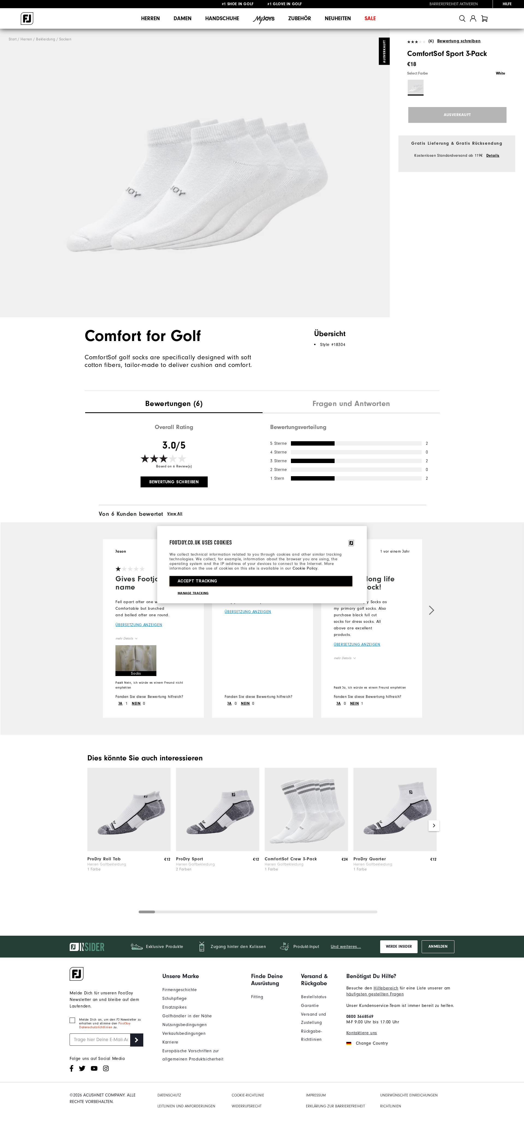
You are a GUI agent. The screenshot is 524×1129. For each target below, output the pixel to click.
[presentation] (174, 404)
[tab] (484, 18)
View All (175, 514)
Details (492, 155)
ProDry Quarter (369, 859)
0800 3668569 (360, 1016)
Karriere (170, 1042)
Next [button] (433, 825)
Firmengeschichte (179, 989)
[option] (195, 173)
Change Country (372, 1043)
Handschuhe (222, 18)
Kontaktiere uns (361, 1032)
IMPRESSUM (316, 1095)
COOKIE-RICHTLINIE (248, 1095)
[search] (462, 18)
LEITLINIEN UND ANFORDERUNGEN (186, 1106)
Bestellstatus (313, 996)
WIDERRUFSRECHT (246, 1106)
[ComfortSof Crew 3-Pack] (306, 849)
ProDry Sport (189, 859)
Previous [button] (90, 825)
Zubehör (299, 18)
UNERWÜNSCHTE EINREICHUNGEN (409, 1095)
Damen (183, 18)
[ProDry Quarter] (395, 849)
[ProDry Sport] (217, 849)
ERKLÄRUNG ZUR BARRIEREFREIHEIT (335, 1106)
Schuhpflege (174, 998)
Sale (370, 18)
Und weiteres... (346, 946)
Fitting (257, 996)
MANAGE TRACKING (193, 593)
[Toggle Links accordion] (202, 976)
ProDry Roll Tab (104, 859)
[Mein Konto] (473, 18)
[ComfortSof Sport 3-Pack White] (195, 173)
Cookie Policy (305, 568)
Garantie (310, 1005)
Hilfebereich (386, 988)
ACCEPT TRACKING (197, 580)
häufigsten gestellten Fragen (375, 994)
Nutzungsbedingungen (184, 1024)
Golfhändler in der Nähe (187, 1016)
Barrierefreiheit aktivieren (454, 4)
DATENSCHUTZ (169, 1095)
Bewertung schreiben (459, 41)
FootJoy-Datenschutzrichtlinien (105, 1025)
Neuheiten (338, 18)
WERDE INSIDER (399, 946)
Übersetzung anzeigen (138, 625)
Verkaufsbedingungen (184, 1033)
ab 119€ (238, 4)
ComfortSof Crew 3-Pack (291, 859)
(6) (431, 41)
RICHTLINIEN (390, 1106)
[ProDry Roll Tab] (129, 849)
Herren (150, 18)
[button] (135, 660)
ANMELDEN (437, 946)
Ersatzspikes (174, 1007)
